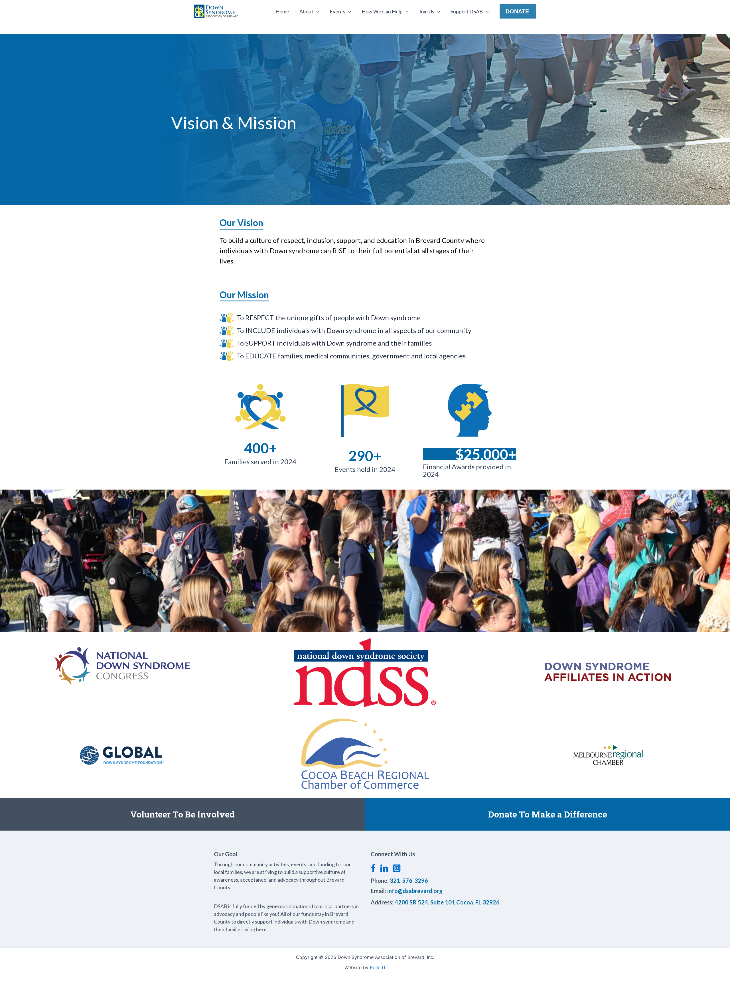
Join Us (426, 11)
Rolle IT (378, 967)
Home (282, 11)
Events (337, 11)
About (306, 11)
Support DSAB (467, 11)
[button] (316, 11)
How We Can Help (382, 11)
